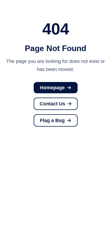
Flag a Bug (52, 120)
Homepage (52, 88)
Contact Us (52, 104)
